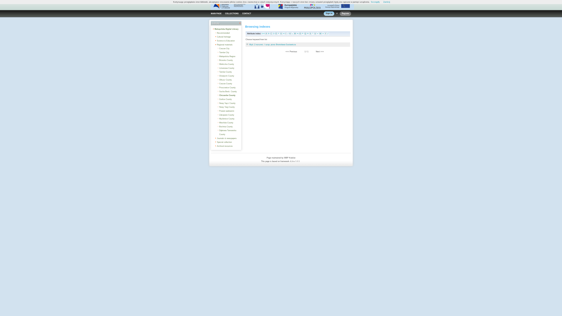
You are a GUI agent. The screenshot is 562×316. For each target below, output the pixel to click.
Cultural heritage (224, 37)
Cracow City (224, 48)
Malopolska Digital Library (226, 29)
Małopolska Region (227, 56)
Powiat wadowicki (226, 111)
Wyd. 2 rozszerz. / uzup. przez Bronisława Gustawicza (272, 44)
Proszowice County (227, 87)
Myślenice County (226, 119)
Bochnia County (226, 127)
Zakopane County (226, 115)
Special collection (224, 142)
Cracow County (225, 84)
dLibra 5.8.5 (295, 161)
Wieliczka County (226, 64)
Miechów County (226, 123)
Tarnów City (224, 52)
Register (345, 13)
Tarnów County (225, 72)
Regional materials (225, 45)
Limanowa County (226, 68)
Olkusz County (225, 80)
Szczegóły (375, 2)
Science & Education (226, 41)
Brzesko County (226, 60)
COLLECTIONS (232, 13)
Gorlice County (225, 99)
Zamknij (386, 2)
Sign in (329, 13)
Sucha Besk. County (228, 91)
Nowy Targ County (227, 107)
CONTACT (246, 13)
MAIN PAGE (216, 13)
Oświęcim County (226, 76)
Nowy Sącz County (227, 103)
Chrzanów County (227, 95)
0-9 (263, 33)
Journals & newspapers (227, 138)
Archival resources (225, 146)
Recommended (223, 33)
